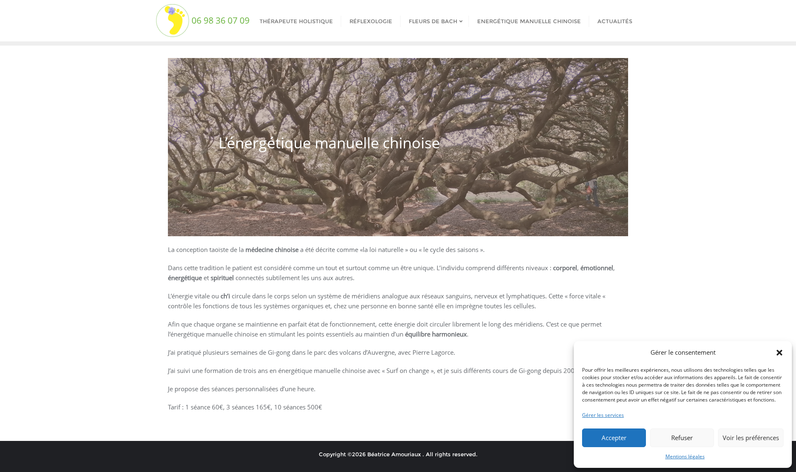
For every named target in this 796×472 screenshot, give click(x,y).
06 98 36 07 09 (221, 20)
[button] (779, 353)
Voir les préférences (751, 437)
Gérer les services (603, 415)
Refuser (682, 437)
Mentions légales (685, 456)
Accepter (614, 437)
